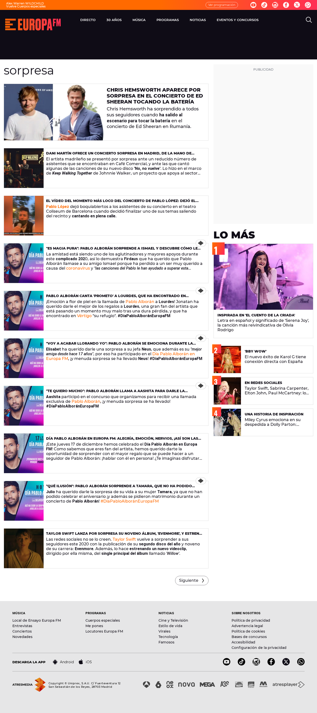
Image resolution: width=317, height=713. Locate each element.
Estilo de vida (170, 626)
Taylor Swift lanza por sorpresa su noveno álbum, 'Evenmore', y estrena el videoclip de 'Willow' (124, 535)
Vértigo (84, 315)
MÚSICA (139, 20)
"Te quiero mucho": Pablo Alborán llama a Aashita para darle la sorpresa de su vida (115, 393)
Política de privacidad (251, 620)
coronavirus (78, 268)
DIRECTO (88, 20)
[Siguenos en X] (286, 664)
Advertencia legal (247, 626)
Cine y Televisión (173, 620)
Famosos (166, 642)
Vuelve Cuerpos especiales (26, 6)
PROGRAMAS (168, 20)
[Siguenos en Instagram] (275, 5)
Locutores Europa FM (104, 631)
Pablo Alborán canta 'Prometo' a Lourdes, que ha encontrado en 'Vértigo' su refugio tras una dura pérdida (116, 298)
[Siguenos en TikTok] (241, 664)
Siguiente (188, 580)
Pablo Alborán (140, 301)
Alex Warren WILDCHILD (25, 3)
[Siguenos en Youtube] (253, 5)
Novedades (22, 637)
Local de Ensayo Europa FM (36, 620)
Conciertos (22, 631)
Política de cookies (248, 631)
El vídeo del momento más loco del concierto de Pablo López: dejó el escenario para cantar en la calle (121, 203)
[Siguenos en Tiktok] (264, 5)
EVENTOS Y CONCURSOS (238, 20)
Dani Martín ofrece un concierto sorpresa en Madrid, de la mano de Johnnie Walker (118, 155)
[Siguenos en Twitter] (297, 5)
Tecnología (168, 637)
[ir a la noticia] (54, 112)
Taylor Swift (124, 539)
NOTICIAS (198, 20)
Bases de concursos (249, 637)
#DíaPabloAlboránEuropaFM (130, 501)
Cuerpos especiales (102, 620)
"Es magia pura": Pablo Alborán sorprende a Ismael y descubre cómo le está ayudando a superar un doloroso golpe (122, 250)
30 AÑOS (114, 20)
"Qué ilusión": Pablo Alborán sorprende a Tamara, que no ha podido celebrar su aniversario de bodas (119, 488)
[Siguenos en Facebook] (286, 5)
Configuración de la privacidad (259, 647)
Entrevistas (22, 626)
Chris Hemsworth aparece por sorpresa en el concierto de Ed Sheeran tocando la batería (155, 96)
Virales (164, 631)
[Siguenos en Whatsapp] (308, 5)
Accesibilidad (243, 642)
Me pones (94, 626)
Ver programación (221, 5)
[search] (309, 20)
